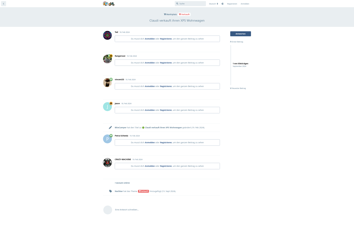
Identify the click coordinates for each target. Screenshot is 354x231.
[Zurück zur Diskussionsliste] (3, 3)
